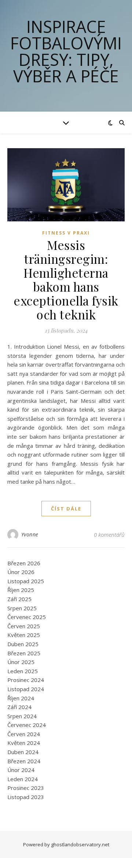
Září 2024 (19, 707)
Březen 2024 (23, 761)
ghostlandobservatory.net (80, 844)
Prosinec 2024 (25, 679)
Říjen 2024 (20, 698)
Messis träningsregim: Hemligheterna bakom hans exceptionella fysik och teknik (66, 279)
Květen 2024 (23, 742)
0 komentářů (109, 534)
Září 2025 (19, 599)
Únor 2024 (20, 769)
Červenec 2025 (26, 617)
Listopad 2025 (25, 581)
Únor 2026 (20, 572)
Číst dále (66, 508)
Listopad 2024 (25, 689)
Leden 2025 (22, 671)
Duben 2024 (22, 752)
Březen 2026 (23, 563)
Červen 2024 (23, 734)
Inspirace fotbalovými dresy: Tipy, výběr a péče (66, 51)
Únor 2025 (20, 662)
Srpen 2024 (22, 716)
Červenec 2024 (26, 724)
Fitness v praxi (66, 233)
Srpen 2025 (22, 608)
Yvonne (29, 534)
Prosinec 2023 (25, 787)
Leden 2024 (22, 779)
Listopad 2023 (25, 797)
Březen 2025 (23, 653)
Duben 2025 (22, 644)
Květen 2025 (23, 634)
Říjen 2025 (20, 589)
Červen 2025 (23, 626)
